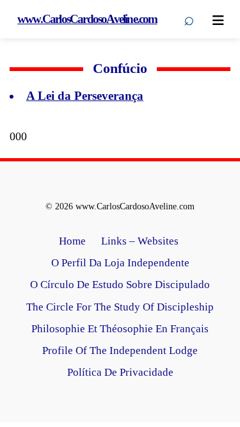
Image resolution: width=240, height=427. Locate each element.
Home (72, 241)
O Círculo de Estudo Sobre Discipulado (120, 284)
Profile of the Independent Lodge (120, 350)
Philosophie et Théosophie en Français (120, 329)
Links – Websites (141, 241)
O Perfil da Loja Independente (120, 263)
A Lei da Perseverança (84, 95)
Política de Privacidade (120, 372)
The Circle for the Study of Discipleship (120, 307)
